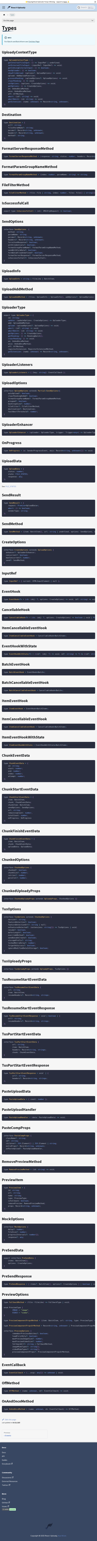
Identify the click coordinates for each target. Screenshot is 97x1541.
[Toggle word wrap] (88, 156)
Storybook (6, 1464)
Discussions (6, 1477)
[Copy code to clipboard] (92, 60)
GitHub (5, 1502)
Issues (4, 1506)
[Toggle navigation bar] (3, 7)
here (65, 2)
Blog (4, 1499)
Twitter (5, 1485)
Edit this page (10, 1419)
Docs (4, 1452)
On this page (8, 20)
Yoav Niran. (62, 1535)
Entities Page (34, 41)
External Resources (10, 1481)
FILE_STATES (10, 486)
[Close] (95, 2)
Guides (4, 1460)
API (3, 1456)
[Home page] (4, 15)
